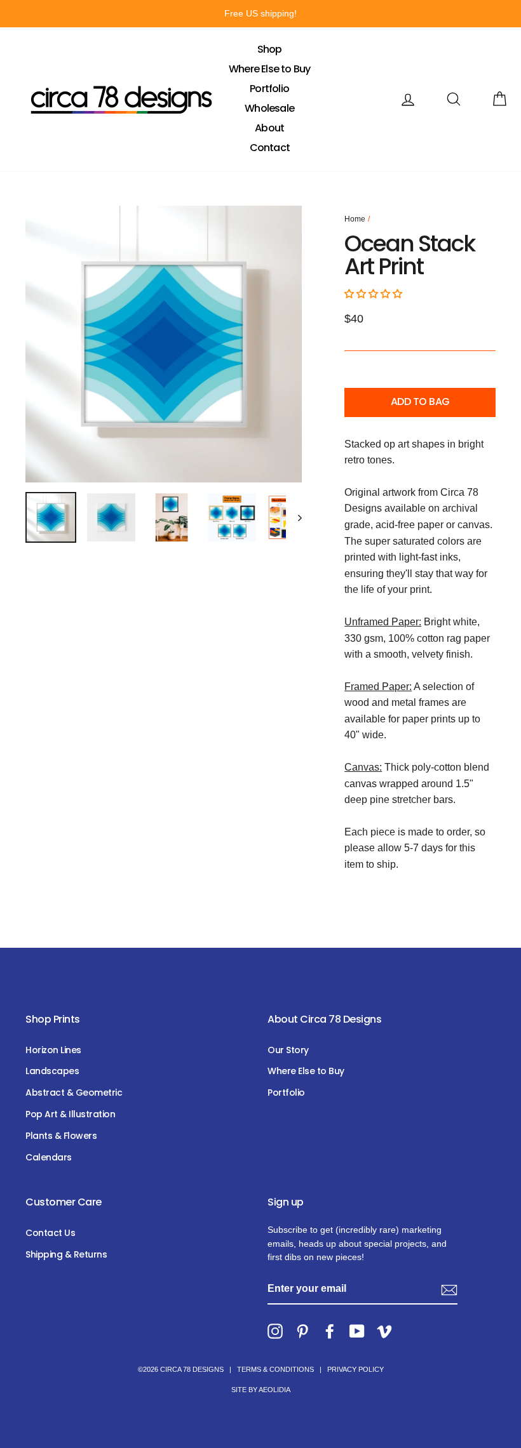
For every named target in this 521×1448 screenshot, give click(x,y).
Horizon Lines (53, 1050)
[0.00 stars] (374, 293)
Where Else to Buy (269, 69)
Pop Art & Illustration (70, 1114)
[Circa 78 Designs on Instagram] (275, 1331)
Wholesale (269, 108)
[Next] (294, 517)
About (269, 128)
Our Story (288, 1050)
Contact (270, 147)
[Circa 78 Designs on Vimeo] (384, 1331)
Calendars (48, 1157)
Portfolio (269, 88)
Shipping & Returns (66, 1254)
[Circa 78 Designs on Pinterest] (302, 1331)
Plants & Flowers (61, 1135)
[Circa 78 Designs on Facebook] (329, 1331)
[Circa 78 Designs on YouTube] (357, 1331)
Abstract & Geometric (73, 1092)
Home (354, 219)
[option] (260, 13)
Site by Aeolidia (260, 1389)
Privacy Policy (355, 1369)
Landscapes (52, 1071)
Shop (269, 49)
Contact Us (50, 1232)
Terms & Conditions (275, 1369)
